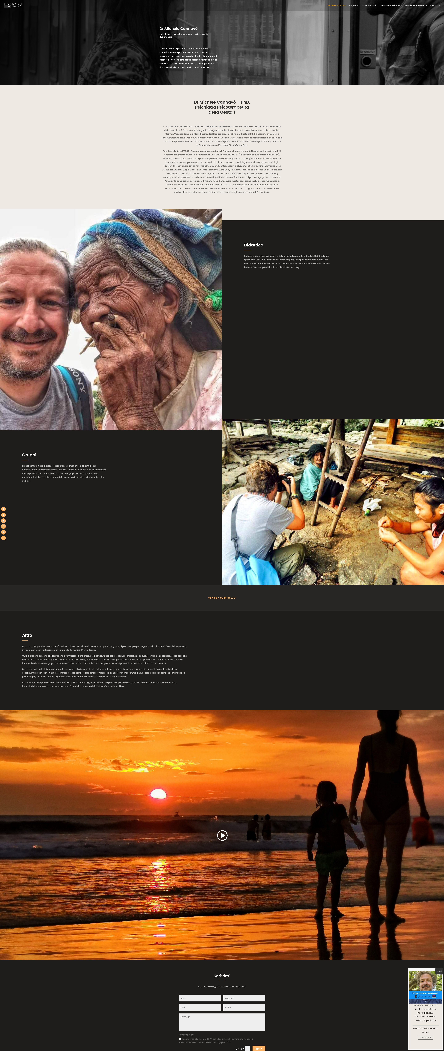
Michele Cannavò (336, 6)
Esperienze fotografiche (416, 6)
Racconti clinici (369, 6)
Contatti (434, 6)
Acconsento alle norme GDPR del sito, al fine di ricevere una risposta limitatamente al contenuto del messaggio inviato (216, 1040)
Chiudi (439, 971)
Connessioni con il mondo (390, 6)
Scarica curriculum (222, 597)
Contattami (425, 1037)
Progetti (352, 6)
